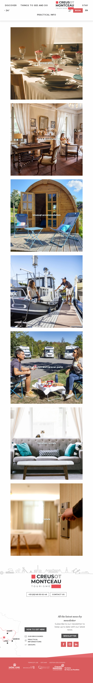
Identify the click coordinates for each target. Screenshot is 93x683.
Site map (44, 662)
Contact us (58, 594)
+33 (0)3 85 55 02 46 (37, 594)
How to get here (36, 629)
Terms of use (33, 662)
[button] (70, 10)
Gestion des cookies (57, 662)
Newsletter (69, 636)
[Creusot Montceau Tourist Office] (65, 5)
